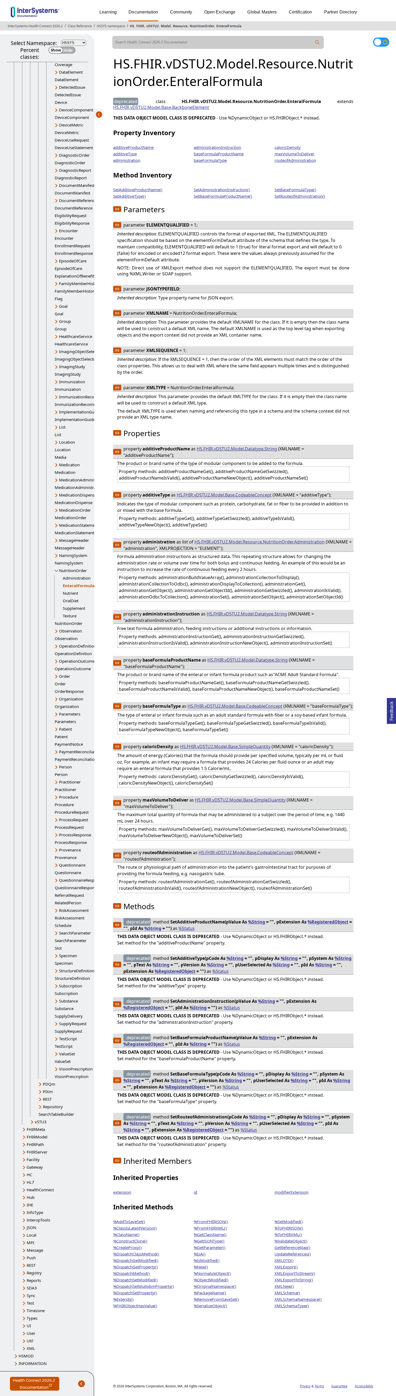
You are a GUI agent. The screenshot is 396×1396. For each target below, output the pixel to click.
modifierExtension (291, 1192)
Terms (319, 1386)
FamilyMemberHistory (80, 283)
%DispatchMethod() (131, 1273)
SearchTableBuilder (56, 1114)
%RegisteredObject (328, 922)
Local (31, 1235)
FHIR (140, 26)
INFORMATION (33, 1363)
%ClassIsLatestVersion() (135, 1228)
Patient (65, 729)
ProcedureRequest (72, 812)
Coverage (63, 64)
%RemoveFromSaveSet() (216, 1299)
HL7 (30, 1182)
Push (31, 1257)
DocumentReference (78, 200)
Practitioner (70, 782)
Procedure (68, 797)
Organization (71, 699)
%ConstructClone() (130, 1241)
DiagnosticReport (75, 170)
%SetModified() (289, 1221)
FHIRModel (37, 1137)
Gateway (35, 1167)
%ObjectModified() (211, 1279)
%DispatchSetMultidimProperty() (143, 1286)
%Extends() (123, 1299)
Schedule (63, 925)
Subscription (70, 985)
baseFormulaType (210, 160)
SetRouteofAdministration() (300, 196)
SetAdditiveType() (129, 196)
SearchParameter (75, 933)
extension (122, 1192)
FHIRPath (35, 1144)
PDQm (49, 1084)
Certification (300, 12)
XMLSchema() (287, 1292)
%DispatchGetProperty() (135, 1267)
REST (47, 1099)
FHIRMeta (36, 1129)
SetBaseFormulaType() (295, 189)
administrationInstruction (217, 147)
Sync (31, 1295)
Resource (180, 26)
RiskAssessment (74, 910)
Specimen (68, 955)
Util (30, 1340)
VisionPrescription (76, 1069)
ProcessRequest (73, 819)
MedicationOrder (75, 510)
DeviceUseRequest (72, 140)
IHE (30, 1204)
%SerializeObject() (210, 1305)
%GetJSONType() (209, 1241)
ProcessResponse (75, 834)
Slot (58, 948)
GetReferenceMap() (292, 1247)
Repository (53, 1106)
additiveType (125, 153)
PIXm (48, 1091)
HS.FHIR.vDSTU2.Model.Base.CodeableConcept (224, 495)
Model (166, 26)
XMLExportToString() (294, 1279)
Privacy (305, 1386)
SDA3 (32, 1288)
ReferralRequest (69, 895)
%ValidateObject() (291, 1241)
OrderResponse (69, 691)
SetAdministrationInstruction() (222, 189)
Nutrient (70, 593)
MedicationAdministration (83, 480)
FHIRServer (37, 1152)
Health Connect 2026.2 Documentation (36, 1384)
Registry (34, 1272)
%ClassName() (126, 1234)
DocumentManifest (77, 185)
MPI (30, 1242)
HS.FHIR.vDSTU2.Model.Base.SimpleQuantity (225, 747)
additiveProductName (133, 147)
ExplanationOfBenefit (74, 276)
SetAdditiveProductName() (137, 189)
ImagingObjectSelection (81, 351)
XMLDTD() (284, 1260)
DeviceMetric (71, 125)
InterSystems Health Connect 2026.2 (35, 26)
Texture (70, 615)
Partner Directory (340, 12)
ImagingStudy (72, 366)
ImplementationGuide (79, 412)
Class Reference (80, 26)
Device (61, 102)
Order (64, 676)
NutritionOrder (202, 26)
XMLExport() (286, 1267)
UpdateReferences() (293, 1254)
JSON (31, 1227)
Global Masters (262, 12)
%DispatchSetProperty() (135, 1292)
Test (30, 1303)
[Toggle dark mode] (381, 42)
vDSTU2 (152, 26)
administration (126, 160)
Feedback (391, 709)
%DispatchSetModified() (135, 1279)
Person (65, 766)
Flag (58, 298)
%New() (201, 1267)
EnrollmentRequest (72, 245)
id (195, 1192)
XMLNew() (284, 1286)
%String (256, 922)
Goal (63, 306)
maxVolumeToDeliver (294, 153)
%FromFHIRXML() (210, 1228)
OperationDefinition (77, 646)
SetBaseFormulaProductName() (223, 196)
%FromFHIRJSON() (211, 1221)
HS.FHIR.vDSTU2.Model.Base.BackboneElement (161, 107)
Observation (70, 631)
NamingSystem (73, 555)
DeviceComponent (76, 109)
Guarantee (339, 1386)
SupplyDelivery (69, 1016)
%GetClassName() (210, 1234)
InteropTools (38, 1220)
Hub (30, 1197)
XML (31, 1348)
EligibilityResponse (72, 223)
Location (67, 442)
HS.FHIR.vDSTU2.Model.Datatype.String (237, 449)
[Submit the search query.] (317, 42)
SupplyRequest (72, 1023)
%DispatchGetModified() (135, 1260)
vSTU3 (41, 1121)
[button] (117, 209)
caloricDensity (288, 147)
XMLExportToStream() (295, 1273)
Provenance (70, 850)
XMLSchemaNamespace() (298, 1299)
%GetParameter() (209, 1247)
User (31, 1333)
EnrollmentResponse (74, 253)
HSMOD (26, 1356)
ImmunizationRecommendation (88, 396)
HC (29, 1174)
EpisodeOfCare (72, 261)
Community (181, 12)
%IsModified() (207, 1260)
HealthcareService (75, 336)
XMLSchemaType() (292, 1305)
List (62, 427)
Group (65, 321)
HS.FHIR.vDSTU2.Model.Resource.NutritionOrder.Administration (259, 542)
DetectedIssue (72, 87)
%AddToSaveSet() (129, 1221)
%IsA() (200, 1254)
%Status (186, 928)
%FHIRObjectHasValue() (135, 1305)
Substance (68, 1001)
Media (60, 457)
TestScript (68, 1038)
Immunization (72, 381)
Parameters (69, 714)
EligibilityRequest (70, 215)
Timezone (36, 1310)
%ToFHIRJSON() (289, 1228)
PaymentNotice (69, 744)
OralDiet (70, 600)
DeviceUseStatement (74, 147)
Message (35, 1250)
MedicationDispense (78, 495)
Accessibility (364, 1386)
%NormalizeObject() (212, 1273)
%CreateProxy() (127, 1247)
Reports (34, 1280)
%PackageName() (210, 1292)
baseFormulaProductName (219, 153)
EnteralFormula (228, 26)
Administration (77, 578)
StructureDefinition (76, 970)
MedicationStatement (79, 525)
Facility (33, 1159)
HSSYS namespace (111, 26)
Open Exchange (220, 12)
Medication (69, 464)
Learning (108, 12)
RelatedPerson (68, 902)
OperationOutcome (77, 661)
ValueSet (67, 1053)
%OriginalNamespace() (215, 1286)
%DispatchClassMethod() (136, 1254)
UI (29, 1325)
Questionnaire (72, 865)
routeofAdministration (295, 160)
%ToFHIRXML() (288, 1234)
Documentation (143, 12)
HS (132, 26)
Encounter (68, 230)
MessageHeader (74, 540)
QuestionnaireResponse (81, 880)
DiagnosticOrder (74, 155)
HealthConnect (40, 1189)
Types (32, 1318)
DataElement (71, 72)
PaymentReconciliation (80, 751)
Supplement (74, 608)
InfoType (35, 1212)
